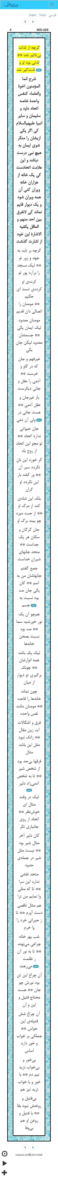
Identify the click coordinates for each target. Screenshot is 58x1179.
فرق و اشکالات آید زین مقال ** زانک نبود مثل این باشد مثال (29, 737)
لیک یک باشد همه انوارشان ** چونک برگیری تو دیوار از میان (29, 668)
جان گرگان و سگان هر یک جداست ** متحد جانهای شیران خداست (29, 544)
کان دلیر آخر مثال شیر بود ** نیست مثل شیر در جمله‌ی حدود (29, 850)
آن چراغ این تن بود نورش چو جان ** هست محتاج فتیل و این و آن (29, 990)
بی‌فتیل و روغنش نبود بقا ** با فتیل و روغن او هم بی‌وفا (29, 1113)
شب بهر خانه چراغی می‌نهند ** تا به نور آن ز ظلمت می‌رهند (29, 951)
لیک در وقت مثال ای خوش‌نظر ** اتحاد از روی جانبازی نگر (29, 812)
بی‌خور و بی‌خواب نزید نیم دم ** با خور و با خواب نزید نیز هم (29, 1074)
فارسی (52, 15)
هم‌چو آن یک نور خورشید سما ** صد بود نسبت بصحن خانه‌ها (29, 629)
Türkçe (42, 15)
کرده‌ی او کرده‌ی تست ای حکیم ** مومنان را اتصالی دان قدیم (29, 296)
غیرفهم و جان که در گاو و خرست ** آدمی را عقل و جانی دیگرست (29, 374)
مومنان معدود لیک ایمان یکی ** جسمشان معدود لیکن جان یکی (29, 335)
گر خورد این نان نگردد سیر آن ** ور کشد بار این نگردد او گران (29, 475)
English (32, 15)
